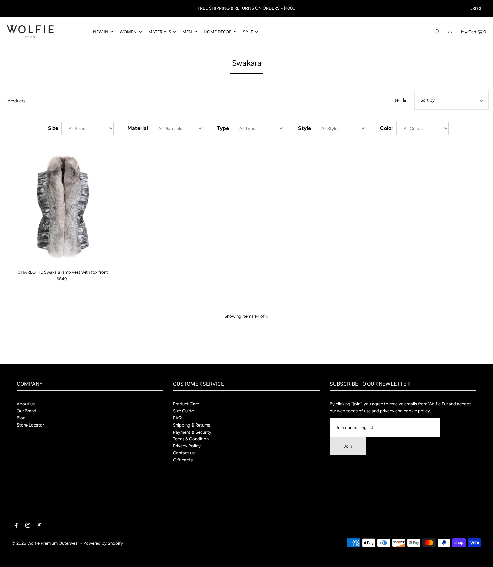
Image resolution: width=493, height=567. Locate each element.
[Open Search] (437, 31)
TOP (481, 557)
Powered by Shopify (103, 543)
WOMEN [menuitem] (128, 32)
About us (26, 403)
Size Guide (183, 410)
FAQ (177, 417)
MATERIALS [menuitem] (159, 32)
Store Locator (30, 425)
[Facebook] (16, 526)
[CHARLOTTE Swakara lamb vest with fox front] (63, 207)
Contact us (184, 452)
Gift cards (183, 459)
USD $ (475, 8)
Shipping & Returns (191, 425)
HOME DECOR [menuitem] (218, 32)
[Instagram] (27, 526)
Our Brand (26, 410)
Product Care (186, 403)
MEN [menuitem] (187, 32)
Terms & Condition (191, 438)
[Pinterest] (40, 526)
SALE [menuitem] (248, 32)
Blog (21, 417)
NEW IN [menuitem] (100, 32)
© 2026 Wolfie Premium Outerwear (45, 543)
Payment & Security (192, 432)
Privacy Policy (187, 445)
